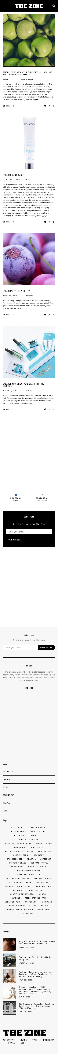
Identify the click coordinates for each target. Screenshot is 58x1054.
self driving (13, 902)
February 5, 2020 (11, 180)
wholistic (44, 910)
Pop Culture (37, 890)
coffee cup (45, 851)
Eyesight (46, 859)
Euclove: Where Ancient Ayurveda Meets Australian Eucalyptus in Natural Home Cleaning (36, 974)
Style (5, 787)
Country (39, 855)
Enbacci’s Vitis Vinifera (16, 291)
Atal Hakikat (29, 180)
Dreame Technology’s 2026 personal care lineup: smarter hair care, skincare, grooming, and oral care (35, 990)
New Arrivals (44, 886)
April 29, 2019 (10, 296)
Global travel (40, 863)
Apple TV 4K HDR (29, 839)
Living (6, 779)
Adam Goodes (39, 828)
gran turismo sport (29, 871)
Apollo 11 (37, 836)
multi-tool (25, 886)
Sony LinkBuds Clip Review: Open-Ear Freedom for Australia (37, 942)
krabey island (43, 878)
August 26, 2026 (26, 947)
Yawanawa (30, 914)
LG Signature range (21, 882)
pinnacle (19, 890)
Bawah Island (44, 843)
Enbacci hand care (13, 175)
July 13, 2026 (25, 980)
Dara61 (32, 859)
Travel (6, 803)
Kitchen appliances (18, 878)
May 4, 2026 (24, 997)
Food (5, 811)
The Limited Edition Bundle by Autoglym (35, 958)
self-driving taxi (36, 898)
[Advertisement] (29, 455)
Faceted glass (18, 863)
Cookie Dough (21, 855)
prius (43, 894)
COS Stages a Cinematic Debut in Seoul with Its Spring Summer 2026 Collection (36, 1006)
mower (10, 886)
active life (19, 828)
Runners (16, 898)
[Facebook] (27, 688)
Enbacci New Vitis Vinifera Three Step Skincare (24, 385)
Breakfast (20, 847)
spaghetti (32, 902)
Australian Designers (18, 843)
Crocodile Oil (14, 859)
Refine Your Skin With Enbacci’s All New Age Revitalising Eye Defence (27, 73)
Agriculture (39, 832)
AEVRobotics (19, 832)
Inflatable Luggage (29, 875)
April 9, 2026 (25, 1012)
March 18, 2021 (10, 79)
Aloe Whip (20, 836)
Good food (17, 867)
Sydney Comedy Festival (23, 906)
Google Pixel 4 (37, 867)
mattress (43, 882)
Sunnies (47, 902)
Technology (8, 795)
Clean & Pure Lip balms (19, 851)
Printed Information (23, 894)
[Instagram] (31, 688)
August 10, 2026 (26, 963)
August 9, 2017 (10, 391)
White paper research (20, 910)
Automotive (9, 772)
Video (45, 906)
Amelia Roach (27, 79)
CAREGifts (37, 847)
